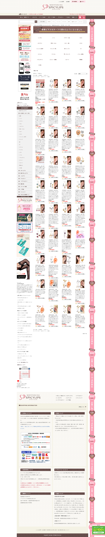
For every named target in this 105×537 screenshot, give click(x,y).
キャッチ (80, 21)
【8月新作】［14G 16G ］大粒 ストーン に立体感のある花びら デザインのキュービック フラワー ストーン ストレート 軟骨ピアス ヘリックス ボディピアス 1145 (53, 143)
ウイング (21, 139)
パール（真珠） (81, 54)
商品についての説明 (22, 310)
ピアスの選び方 (21, 328)
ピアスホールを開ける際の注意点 (24, 325)
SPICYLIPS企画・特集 (22, 351)
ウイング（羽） (53, 48)
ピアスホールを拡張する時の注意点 (24, 323)
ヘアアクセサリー (24, 181)
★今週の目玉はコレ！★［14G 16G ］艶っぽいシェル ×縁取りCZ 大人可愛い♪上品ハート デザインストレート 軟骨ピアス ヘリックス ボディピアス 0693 (40, 93)
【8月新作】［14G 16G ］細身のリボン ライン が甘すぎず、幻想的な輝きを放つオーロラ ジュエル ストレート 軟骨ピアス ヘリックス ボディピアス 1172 (67, 120)
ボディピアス (23, 170)
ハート (20, 118)
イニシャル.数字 (39, 48)
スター (20, 131)
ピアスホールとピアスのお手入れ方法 (25, 334)
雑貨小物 (22, 183)
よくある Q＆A (20, 299)
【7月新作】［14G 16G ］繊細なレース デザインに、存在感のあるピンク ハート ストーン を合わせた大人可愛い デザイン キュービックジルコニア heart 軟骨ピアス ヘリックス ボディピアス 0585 (40, 245)
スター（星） (67, 43)
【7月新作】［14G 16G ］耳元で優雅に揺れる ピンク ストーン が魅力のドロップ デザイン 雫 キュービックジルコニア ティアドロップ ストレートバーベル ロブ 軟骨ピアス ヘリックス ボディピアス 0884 (40, 219)
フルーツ (21, 162)
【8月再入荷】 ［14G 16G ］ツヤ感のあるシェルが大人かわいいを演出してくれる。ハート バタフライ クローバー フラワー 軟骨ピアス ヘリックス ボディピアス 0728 (67, 269)
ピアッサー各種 (24, 186)
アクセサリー (23, 178)
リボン (20, 123)
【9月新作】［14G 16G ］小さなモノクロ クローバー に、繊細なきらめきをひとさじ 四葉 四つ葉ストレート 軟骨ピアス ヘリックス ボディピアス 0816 (67, 93)
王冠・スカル (21, 129)
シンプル (40, 37)
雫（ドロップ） (67, 54)
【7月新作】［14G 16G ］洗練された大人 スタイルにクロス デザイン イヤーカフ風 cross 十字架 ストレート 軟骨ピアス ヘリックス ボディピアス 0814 (53, 243)
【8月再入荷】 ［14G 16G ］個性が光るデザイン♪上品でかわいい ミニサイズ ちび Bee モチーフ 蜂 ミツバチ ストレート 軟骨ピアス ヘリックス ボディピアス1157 (53, 318)
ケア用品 (22, 189)
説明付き (35, 73)
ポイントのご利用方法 (22, 360)
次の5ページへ (44, 76)
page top (85, 333)
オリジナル (64, 21)
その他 (20, 167)
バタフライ (21, 126)
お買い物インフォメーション (24, 295)
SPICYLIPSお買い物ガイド (23, 297)
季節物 (81, 59)
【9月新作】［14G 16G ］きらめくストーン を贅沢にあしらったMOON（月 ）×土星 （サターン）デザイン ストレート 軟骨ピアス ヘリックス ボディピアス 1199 (40, 120)
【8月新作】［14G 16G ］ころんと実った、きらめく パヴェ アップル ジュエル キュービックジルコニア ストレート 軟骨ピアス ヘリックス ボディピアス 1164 (80, 120)
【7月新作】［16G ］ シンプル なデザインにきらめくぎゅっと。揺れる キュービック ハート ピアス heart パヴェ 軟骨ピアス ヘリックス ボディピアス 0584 (67, 218)
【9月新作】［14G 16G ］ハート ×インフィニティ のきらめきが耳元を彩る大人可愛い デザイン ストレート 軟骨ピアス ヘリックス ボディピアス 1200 (80, 93)
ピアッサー (69, 397)
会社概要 (68, 1)
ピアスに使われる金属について (24, 344)
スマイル (21, 147)
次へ (39, 76)
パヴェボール (21, 157)
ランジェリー (23, 191)
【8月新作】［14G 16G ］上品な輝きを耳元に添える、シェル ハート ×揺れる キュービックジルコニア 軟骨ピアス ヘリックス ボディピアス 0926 (53, 170)
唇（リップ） (67, 48)
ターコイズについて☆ (22, 349)
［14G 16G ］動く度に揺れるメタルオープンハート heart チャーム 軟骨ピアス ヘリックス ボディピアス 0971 (40, 292)
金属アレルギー (74, 21)
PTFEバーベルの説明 (22, 315)
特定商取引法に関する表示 (52, 529)
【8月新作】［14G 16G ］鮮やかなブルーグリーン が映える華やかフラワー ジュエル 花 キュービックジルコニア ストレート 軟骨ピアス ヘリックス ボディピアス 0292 (40, 194)
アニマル (21, 149)
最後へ (49, 76)
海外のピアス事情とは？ (22, 347)
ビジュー (21, 160)
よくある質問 (61, 1)
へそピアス (23, 175)
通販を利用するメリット (22, 332)
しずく (20, 152)
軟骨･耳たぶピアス (23, 110)
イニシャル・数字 (22, 136)
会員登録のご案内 (21, 308)
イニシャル (58, 21)
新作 (69, 21)
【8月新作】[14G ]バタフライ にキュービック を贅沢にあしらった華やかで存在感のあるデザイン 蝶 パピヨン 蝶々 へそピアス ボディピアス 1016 (80, 170)
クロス (20, 134)
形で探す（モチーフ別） (25, 113)
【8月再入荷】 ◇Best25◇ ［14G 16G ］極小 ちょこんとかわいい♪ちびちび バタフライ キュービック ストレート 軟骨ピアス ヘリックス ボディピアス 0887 (67, 318)
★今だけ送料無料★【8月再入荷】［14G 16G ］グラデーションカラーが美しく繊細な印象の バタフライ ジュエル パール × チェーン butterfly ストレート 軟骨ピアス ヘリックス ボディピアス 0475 (67, 245)
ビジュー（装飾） (53, 59)
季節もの (21, 165)
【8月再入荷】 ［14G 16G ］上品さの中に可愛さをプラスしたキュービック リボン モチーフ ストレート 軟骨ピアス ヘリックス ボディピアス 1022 (40, 318)
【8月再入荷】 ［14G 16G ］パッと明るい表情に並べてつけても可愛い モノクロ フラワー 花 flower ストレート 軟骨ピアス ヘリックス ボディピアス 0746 (53, 293)
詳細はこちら (81, 406)
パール (53, 21)
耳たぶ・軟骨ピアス (61, 395)
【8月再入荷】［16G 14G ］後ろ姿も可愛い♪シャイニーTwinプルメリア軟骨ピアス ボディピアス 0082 (80, 268)
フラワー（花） (67, 37)
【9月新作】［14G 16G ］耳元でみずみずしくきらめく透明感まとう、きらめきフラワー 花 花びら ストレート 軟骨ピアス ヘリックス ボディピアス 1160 (53, 120)
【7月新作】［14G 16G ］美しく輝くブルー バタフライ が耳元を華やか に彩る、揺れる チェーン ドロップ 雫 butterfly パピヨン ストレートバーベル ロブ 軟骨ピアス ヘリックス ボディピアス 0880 (53, 219)
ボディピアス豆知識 (22, 321)
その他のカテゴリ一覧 (22, 353)
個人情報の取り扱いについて (63, 529)
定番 (20, 116)
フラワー (21, 121)
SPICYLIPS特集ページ (25, 194)
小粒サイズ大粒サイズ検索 (23, 312)
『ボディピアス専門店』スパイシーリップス (42, 25)
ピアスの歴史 (20, 330)
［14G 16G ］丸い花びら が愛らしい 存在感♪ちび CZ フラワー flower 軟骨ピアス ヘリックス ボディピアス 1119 (80, 242)
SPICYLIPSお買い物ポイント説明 (24, 306)
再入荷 (49, 21)
